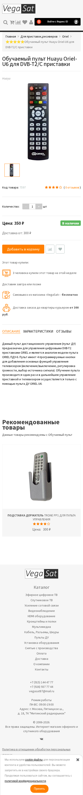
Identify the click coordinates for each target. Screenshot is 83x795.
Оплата (41, 653)
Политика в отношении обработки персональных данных (36, 752)
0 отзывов (72, 187)
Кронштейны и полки (41, 621)
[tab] (11, 331)
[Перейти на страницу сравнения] (18, 21)
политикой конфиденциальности (25, 781)
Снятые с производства (41, 648)
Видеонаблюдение (41, 611)
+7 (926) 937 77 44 (41, 687)
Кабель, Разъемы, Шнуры (41, 632)
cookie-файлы (34, 759)
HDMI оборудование (41, 616)
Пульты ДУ (42, 637)
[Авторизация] (31, 21)
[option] (12, 170)
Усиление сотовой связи (42, 605)
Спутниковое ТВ (42, 600)
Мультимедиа (41, 627)
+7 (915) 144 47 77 (41, 682)
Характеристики (38, 331)
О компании (41, 664)
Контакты (41, 669)
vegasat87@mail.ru (41, 691)
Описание (11, 331)
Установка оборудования (41, 643)
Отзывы (63, 331)
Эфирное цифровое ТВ (41, 595)
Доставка (41, 659)
